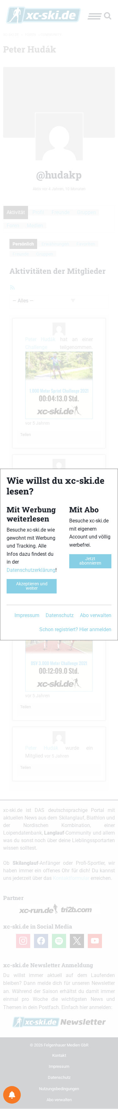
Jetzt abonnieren (90, 561)
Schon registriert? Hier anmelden (75, 629)
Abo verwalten (95, 615)
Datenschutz (60, 615)
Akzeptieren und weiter (32, 586)
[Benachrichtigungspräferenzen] (12, 1095)
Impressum (26, 615)
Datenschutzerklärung (31, 570)
